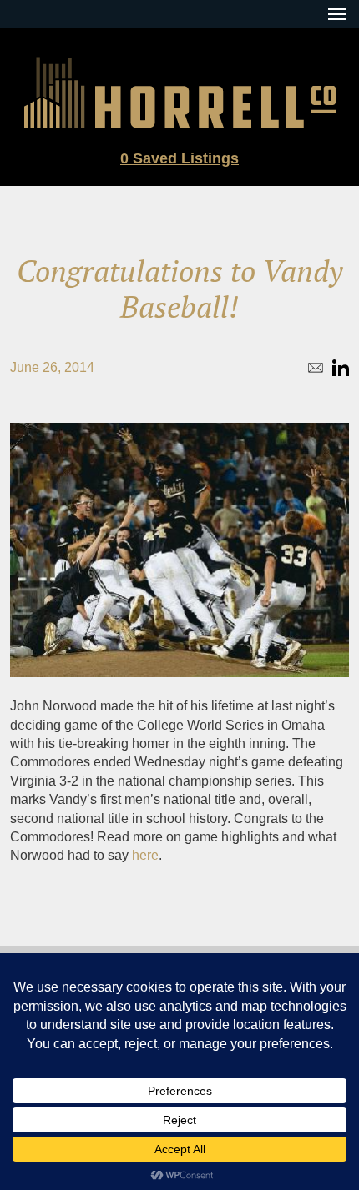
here (145, 855)
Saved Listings (179, 158)
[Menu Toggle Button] (337, 14)
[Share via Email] (315, 367)
